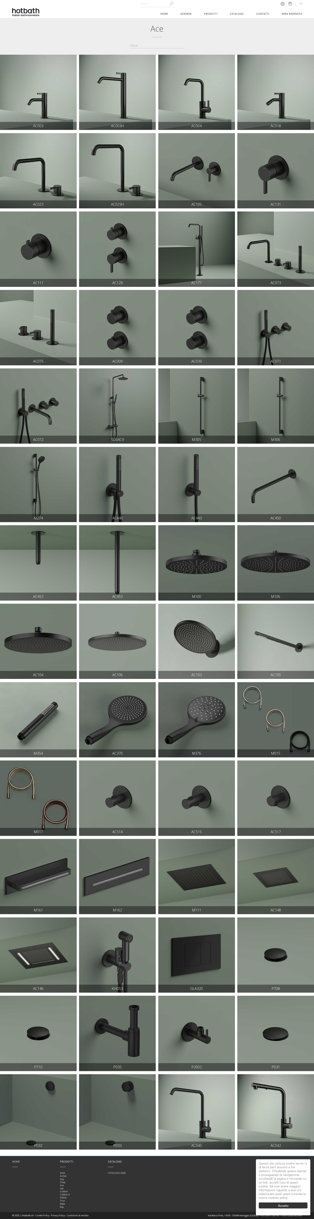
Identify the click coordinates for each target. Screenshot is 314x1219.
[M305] (196, 406)
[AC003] (38, 92)
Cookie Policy (42, 1215)
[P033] (117, 1111)
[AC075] (38, 327)
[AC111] (38, 249)
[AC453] (117, 562)
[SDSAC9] (117, 406)
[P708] (275, 955)
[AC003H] (117, 92)
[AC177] (196, 249)
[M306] (275, 406)
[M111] (196, 876)
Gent (62, 1172)
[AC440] (117, 484)
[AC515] (196, 798)
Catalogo (237, 13)
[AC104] (38, 641)
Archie (63, 1176)
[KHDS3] (117, 955)
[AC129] (117, 249)
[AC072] (38, 406)
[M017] (38, 798)
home (164, 13)
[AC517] (275, 798)
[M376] (196, 719)
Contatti (262, 13)
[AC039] (196, 327)
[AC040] (196, 1111)
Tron (62, 1200)
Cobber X (65, 1194)
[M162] (117, 876)
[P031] (275, 1033)
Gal (61, 1188)
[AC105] (196, 170)
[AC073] (275, 249)
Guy (62, 1179)
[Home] (25, 11)
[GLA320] (196, 955)
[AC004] (196, 92)
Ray (62, 1206)
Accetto (283, 1205)
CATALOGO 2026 (117, 1172)
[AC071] (275, 327)
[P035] (117, 1033)
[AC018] (275, 92)
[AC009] (117, 327)
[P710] (38, 1033)
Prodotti (210, 13)
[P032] (38, 1111)
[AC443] (196, 484)
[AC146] (38, 955)
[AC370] (117, 719)
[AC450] (275, 484)
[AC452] (38, 562)
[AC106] (117, 641)
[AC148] (275, 876)
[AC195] (275, 641)
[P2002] (196, 1033)
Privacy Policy (58, 1215)
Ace (62, 1185)
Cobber (64, 1191)
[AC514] (117, 798)
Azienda (186, 13)
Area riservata (292, 13)
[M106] (275, 562)
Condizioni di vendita (77, 1215)
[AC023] (38, 170)
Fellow (63, 1197)
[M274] (38, 484)
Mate (62, 1203)
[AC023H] (117, 170)
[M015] (275, 719)
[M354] (38, 719)
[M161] (38, 876)
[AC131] (275, 170)
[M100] (196, 562)
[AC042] (275, 1111)
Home (16, 1161)
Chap (62, 1182)
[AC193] (196, 641)
